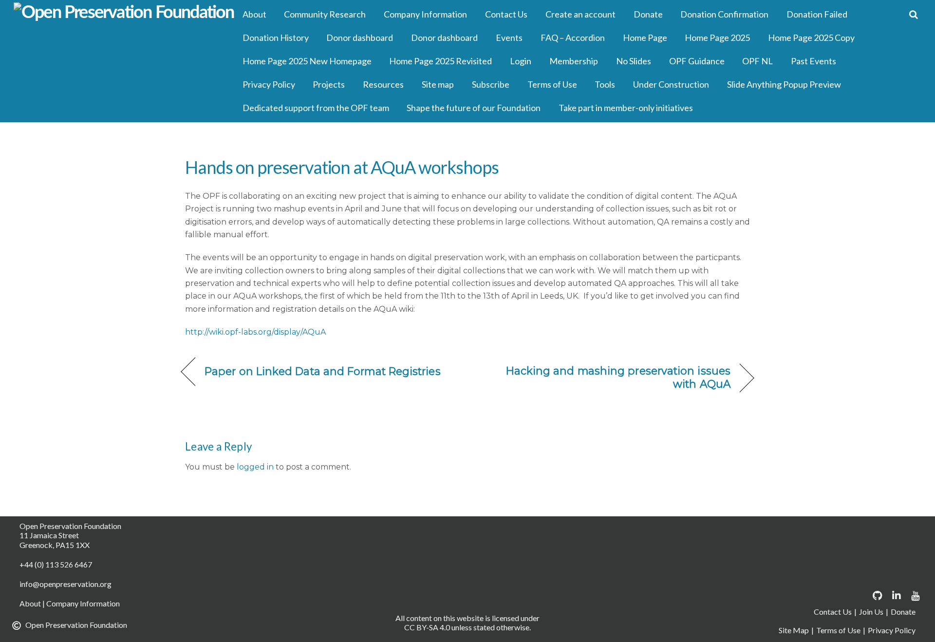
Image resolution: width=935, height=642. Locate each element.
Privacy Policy (269, 84)
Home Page (645, 37)
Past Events (813, 61)
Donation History (276, 37)
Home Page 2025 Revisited (440, 61)
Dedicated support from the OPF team (316, 107)
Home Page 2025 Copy (811, 37)
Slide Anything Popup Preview (784, 84)
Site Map (794, 630)
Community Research (325, 14)
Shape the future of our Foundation (474, 107)
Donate (648, 14)
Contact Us (506, 14)
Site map (438, 84)
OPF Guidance (697, 61)
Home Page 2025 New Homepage (307, 61)
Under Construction (671, 84)
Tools (605, 84)
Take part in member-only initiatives (626, 107)
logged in (255, 467)
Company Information (425, 14)
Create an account (580, 14)
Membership (573, 61)
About (254, 14)
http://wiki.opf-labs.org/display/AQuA (255, 332)
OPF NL (757, 61)
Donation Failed (816, 14)
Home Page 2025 (717, 37)
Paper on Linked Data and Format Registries (323, 371)
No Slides (633, 61)
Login (520, 61)
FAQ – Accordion (573, 37)
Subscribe (490, 84)
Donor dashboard (359, 37)
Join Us (871, 611)
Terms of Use (552, 84)
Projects (329, 84)
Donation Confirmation (724, 14)
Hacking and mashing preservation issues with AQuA (607, 377)
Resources (383, 84)
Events (509, 37)
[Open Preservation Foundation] (124, 12)
